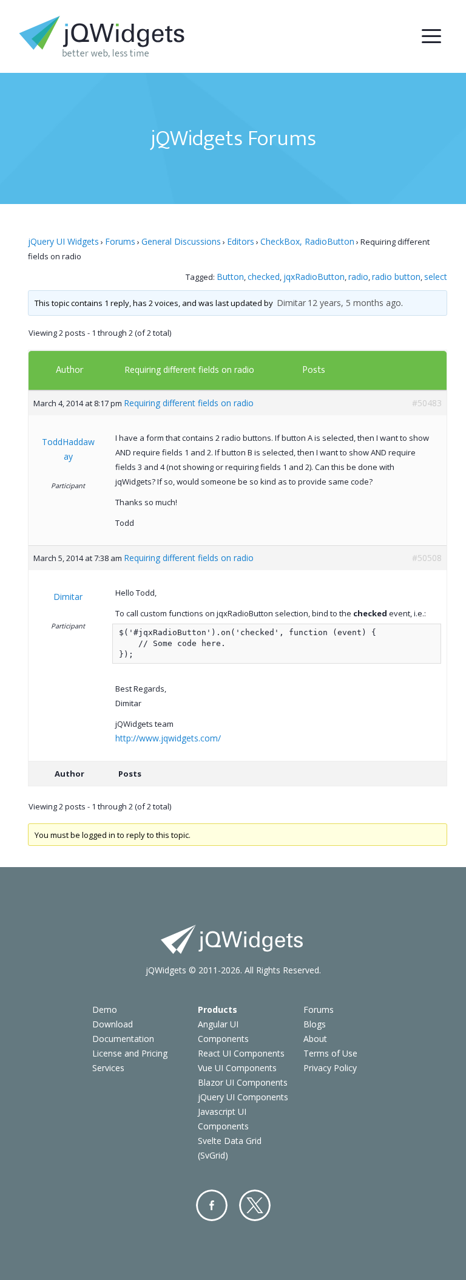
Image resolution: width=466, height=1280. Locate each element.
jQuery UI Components (243, 1097)
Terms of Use (330, 1053)
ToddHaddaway (68, 449)
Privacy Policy (330, 1068)
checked (264, 276)
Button (230, 276)
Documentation (123, 1038)
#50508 (427, 557)
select (435, 276)
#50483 (427, 403)
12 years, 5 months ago (354, 302)
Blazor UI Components (243, 1082)
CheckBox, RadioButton (307, 241)
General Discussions (181, 241)
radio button (396, 276)
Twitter (255, 1205)
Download (112, 1024)
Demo (104, 1009)
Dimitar (291, 302)
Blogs (314, 1024)
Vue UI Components (237, 1068)
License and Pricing (129, 1053)
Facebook (212, 1205)
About (315, 1038)
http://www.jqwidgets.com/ (168, 738)
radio (358, 276)
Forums (120, 241)
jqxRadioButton (314, 276)
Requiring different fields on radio (189, 369)
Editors (240, 241)
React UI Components (241, 1053)
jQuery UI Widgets (63, 241)
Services (108, 1068)
